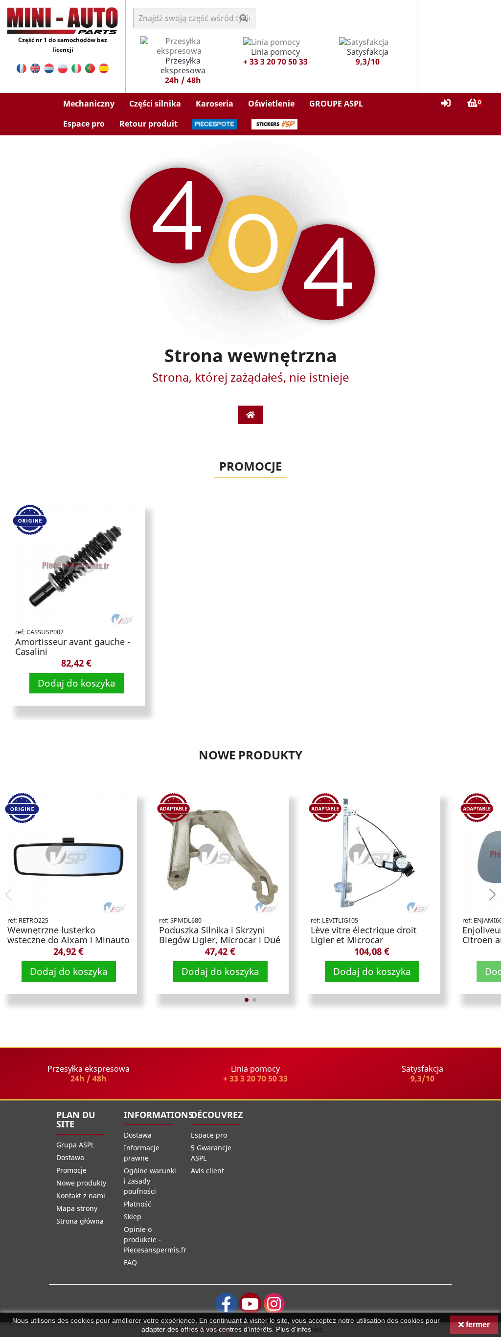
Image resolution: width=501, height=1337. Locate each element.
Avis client (207, 1170)
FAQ (130, 1262)
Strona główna (80, 1221)
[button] (89, 103)
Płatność (137, 1203)
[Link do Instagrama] (274, 1304)
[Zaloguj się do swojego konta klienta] (445, 103)
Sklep (132, 1216)
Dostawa (70, 1157)
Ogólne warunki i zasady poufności (150, 1181)
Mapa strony (76, 1208)
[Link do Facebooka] (226, 1304)
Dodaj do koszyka (76, 683)
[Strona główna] (250, 415)
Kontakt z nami (80, 1195)
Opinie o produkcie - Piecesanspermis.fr (155, 1239)
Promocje (250, 466)
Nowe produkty (250, 755)
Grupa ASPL (75, 1144)
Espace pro (209, 1135)
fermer (477, 1324)
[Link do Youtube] (250, 1304)
